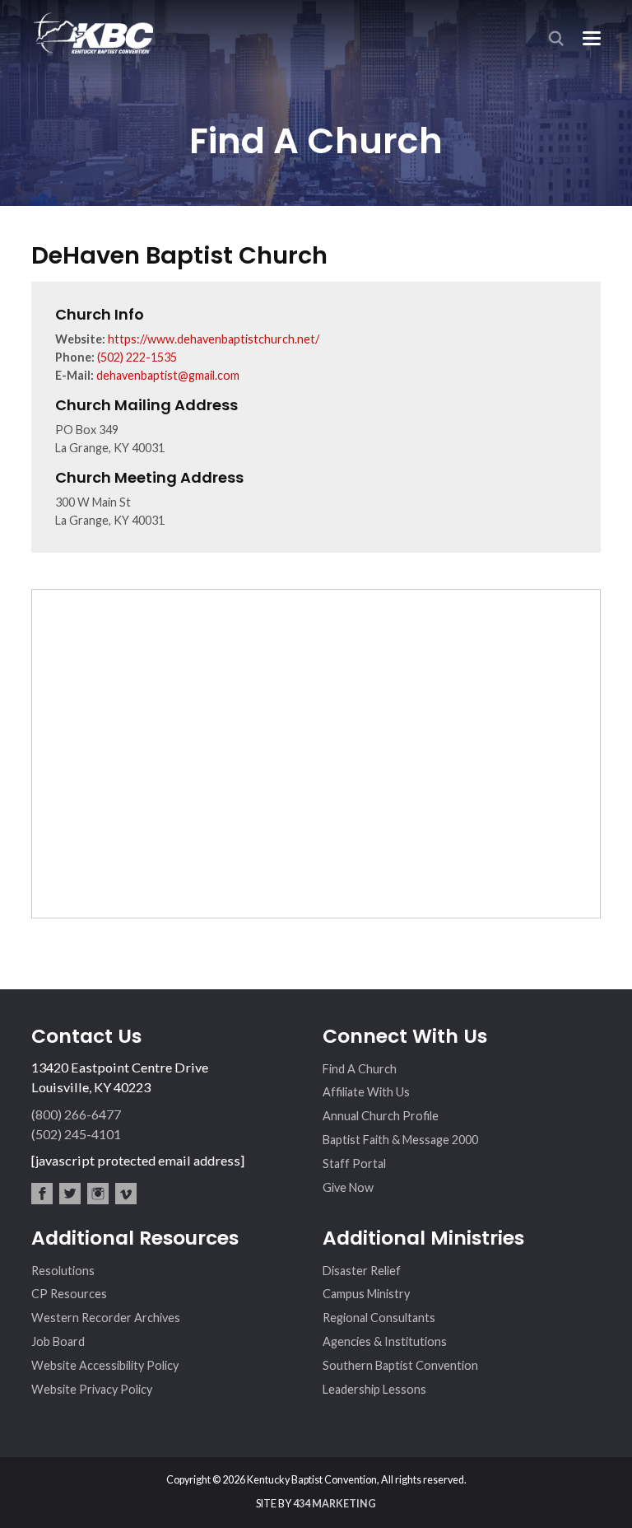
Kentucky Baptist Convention (92, 33)
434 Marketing (334, 1504)
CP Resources (69, 1294)
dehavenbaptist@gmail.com (167, 375)
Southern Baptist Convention (400, 1365)
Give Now (348, 1187)
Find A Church (360, 1069)
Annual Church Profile (381, 1116)
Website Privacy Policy (91, 1389)
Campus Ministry (366, 1294)
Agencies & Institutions (385, 1341)
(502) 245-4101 (76, 1134)
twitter (70, 1193)
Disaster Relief (362, 1271)
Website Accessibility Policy (105, 1365)
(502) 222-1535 (137, 357)
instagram (98, 1193)
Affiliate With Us (366, 1092)
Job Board (58, 1341)
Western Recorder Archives (105, 1318)
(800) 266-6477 (76, 1114)
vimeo (126, 1193)
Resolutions (63, 1271)
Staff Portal (354, 1164)
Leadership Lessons (374, 1389)
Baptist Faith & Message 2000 (400, 1140)
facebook (42, 1193)
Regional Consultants (379, 1318)
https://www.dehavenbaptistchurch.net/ (213, 339)
